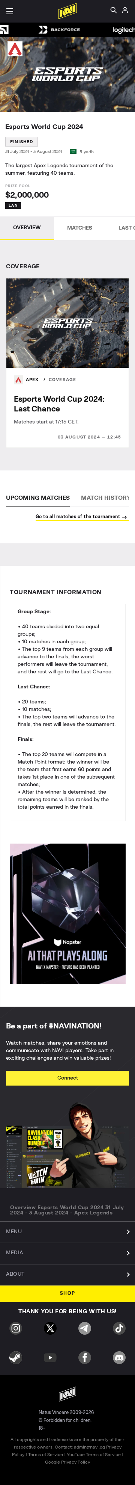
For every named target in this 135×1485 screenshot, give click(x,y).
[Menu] (10, 11)
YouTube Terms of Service (94, 1454)
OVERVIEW (27, 227)
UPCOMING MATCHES (38, 498)
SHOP (67, 1293)
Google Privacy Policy (67, 1462)
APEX (33, 380)
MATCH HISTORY (106, 498)
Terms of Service (45, 1454)
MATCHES (79, 228)
